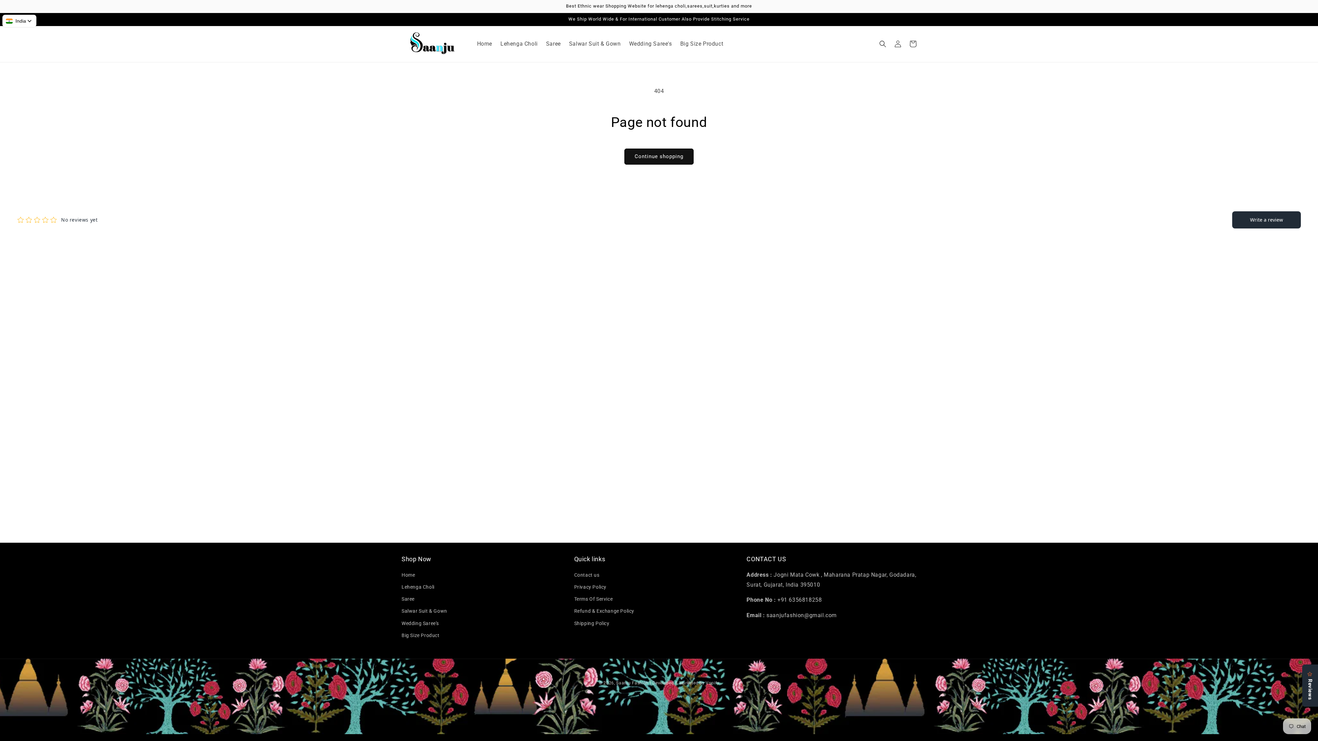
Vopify (712, 683)
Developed (663, 683)
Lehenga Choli (418, 587)
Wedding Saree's (420, 623)
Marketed (688, 683)
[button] (882, 43)
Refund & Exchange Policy (604, 611)
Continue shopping (659, 156)
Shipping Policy (592, 623)
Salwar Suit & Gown (424, 611)
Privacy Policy (590, 587)
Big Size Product (421, 635)
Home (408, 575)
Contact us (587, 575)
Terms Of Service (593, 599)
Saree (408, 599)
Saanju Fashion (633, 683)
